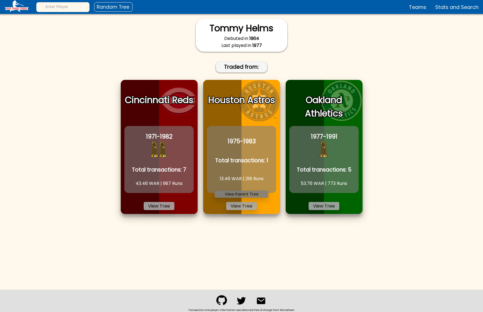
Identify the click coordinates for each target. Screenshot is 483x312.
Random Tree (113, 7)
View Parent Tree (242, 194)
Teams (417, 7)
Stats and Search (457, 7)
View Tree (159, 206)
